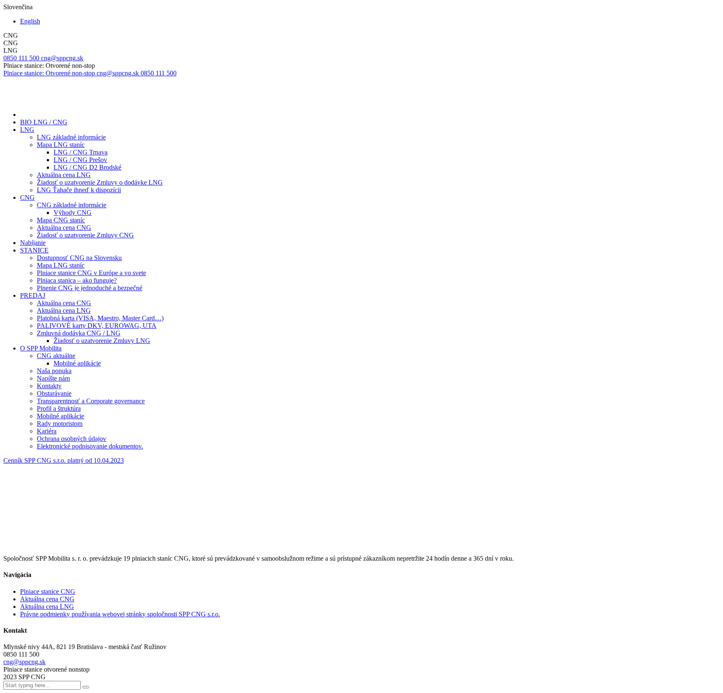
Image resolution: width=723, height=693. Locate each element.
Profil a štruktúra (59, 408)
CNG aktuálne (56, 355)
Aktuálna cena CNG (64, 227)
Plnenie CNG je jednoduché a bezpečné (89, 287)
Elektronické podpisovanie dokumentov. (90, 446)
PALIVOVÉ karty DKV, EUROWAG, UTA (96, 325)
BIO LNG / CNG (43, 122)
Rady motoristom (59, 423)
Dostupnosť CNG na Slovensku (79, 257)
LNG (27, 129)
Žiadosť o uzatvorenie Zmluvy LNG (102, 340)
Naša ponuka (54, 370)
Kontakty (49, 385)
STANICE (34, 250)
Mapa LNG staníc (61, 144)
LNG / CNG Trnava (81, 152)
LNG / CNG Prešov (80, 159)
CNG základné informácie (71, 205)
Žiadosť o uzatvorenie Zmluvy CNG (85, 235)
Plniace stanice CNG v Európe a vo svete (91, 272)
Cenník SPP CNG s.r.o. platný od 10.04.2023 (63, 460)
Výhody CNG (73, 212)
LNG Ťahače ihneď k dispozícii (79, 189)
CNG (27, 197)
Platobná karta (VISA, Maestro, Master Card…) (100, 318)
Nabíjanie (33, 242)
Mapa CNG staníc (61, 220)
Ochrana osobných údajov (71, 438)
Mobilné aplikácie (77, 363)
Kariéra (46, 431)
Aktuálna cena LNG (64, 174)
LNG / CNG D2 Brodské (87, 167)
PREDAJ (32, 295)
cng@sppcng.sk (24, 661)
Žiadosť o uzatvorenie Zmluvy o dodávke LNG (100, 182)
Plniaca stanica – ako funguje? (77, 280)
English (30, 21)
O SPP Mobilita (41, 348)
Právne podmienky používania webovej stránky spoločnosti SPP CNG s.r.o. (120, 614)
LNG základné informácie (71, 137)
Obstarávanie (54, 393)
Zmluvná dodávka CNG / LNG (78, 333)
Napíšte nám (53, 378)
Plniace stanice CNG (47, 591)
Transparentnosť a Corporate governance (91, 400)
